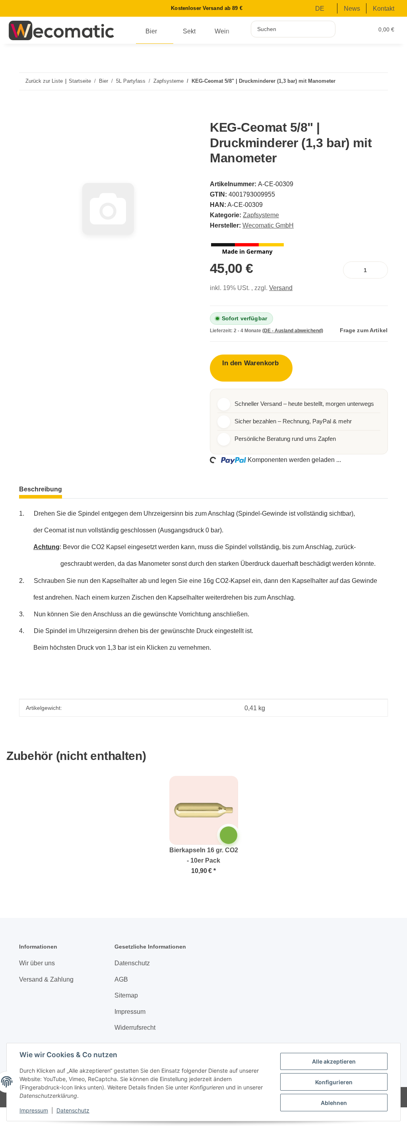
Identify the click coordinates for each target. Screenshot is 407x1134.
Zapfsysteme (261, 214)
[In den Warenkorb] (29, 115)
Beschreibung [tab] (40, 489)
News (352, 8)
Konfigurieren (334, 1082)
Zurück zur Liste (44, 81)
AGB (121, 979)
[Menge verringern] (350, 270)
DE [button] (319, 8)
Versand (281, 287)
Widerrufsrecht (134, 1027)
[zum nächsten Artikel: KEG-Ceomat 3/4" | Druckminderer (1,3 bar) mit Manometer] (376, 81)
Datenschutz (72, 1110)
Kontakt (383, 8)
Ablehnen (334, 1102)
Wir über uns (37, 962)
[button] (350, 29)
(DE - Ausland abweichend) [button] (292, 330)
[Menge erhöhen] (380, 270)
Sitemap (126, 995)
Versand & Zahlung (46, 979)
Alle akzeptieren (334, 1061)
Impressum (33, 1110)
